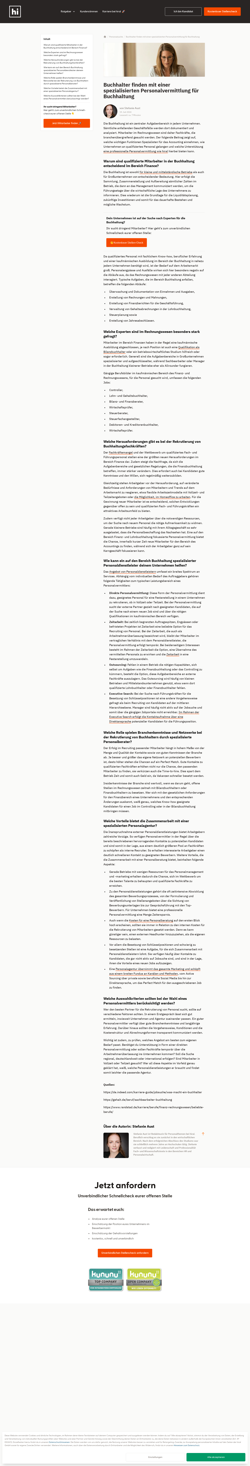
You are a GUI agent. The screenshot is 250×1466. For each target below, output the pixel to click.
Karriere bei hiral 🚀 (113, 11)
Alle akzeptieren (216, 1457)
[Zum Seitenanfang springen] (203, 1134)
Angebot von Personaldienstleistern (132, 572)
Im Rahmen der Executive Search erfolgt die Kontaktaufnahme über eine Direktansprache (154, 716)
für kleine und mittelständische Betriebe (166, 172)
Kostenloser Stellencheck (222, 11)
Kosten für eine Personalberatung (151, 920)
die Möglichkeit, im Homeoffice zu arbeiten (162, 497)
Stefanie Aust (132, 108)
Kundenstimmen (89, 11)
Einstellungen (155, 1457)
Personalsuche (116, 36)
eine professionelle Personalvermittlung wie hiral (135, 151)
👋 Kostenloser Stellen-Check (126, 242)
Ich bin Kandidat (183, 11)
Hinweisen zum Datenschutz (187, 1445)
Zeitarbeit (172, 654)
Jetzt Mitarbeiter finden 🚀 (67, 123)
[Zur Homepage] (104, 36)
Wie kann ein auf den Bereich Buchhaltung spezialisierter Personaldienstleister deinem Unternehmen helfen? (63, 70)
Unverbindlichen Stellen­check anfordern (125, 1253)
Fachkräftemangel (121, 452)
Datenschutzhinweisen (59, 1442)
